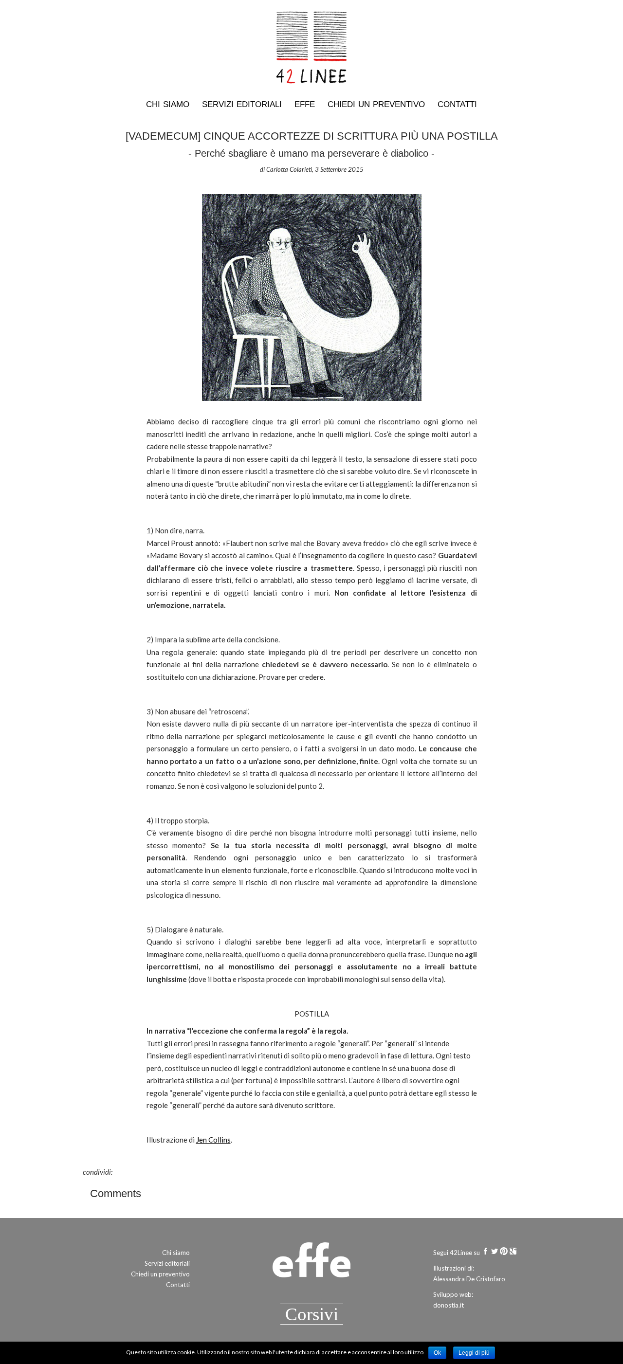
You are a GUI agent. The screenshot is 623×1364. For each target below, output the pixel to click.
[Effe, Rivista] (311, 1264)
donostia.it (448, 1305)
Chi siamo (167, 104)
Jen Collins (213, 1139)
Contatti (457, 104)
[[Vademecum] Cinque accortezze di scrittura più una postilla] (311, 296)
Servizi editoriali (242, 104)
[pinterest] (504, 1252)
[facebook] (485, 1252)
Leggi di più (474, 1352)
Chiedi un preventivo (376, 104)
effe (304, 104)
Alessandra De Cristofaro (469, 1279)
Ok (437, 1352)
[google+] (513, 1252)
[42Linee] (311, 49)
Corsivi (311, 1314)
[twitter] (494, 1252)
